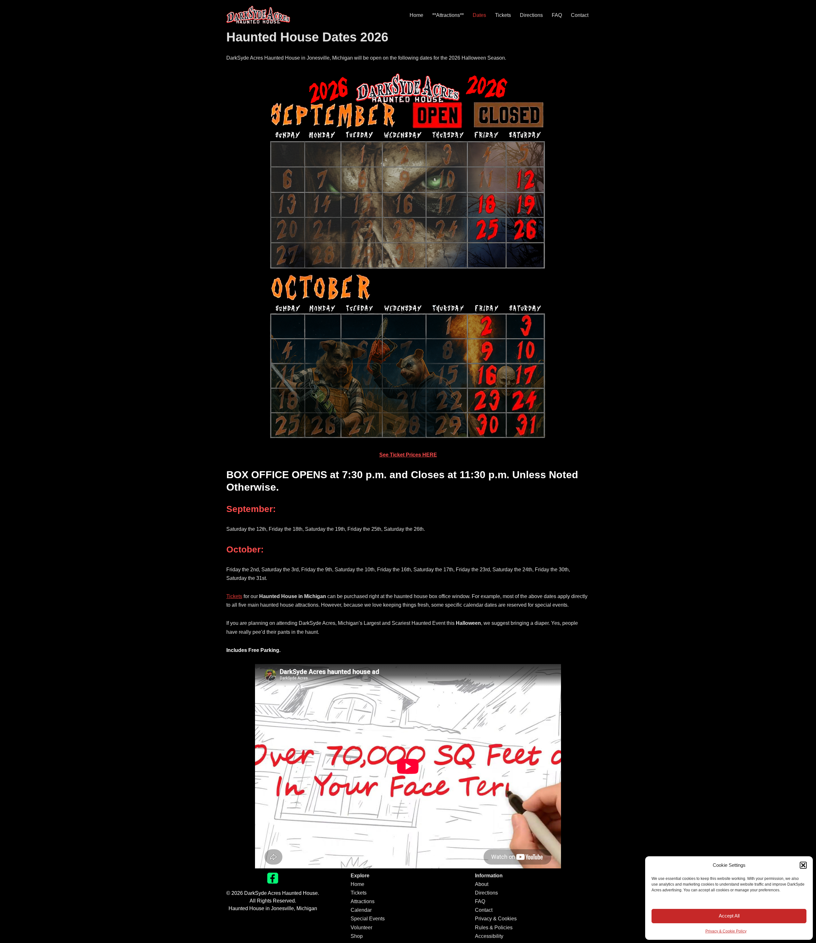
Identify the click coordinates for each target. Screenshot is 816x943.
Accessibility (489, 936)
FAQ (557, 15)
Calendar (361, 910)
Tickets (503, 15)
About (481, 884)
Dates (479, 15)
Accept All (729, 915)
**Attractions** (448, 15)
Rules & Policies (494, 927)
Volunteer (361, 927)
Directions (531, 15)
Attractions (363, 901)
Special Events (368, 918)
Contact (579, 15)
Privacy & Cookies (496, 918)
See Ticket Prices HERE (408, 454)
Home (416, 15)
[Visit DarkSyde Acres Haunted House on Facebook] (272, 882)
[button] (803, 865)
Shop (357, 936)
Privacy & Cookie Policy (726, 931)
